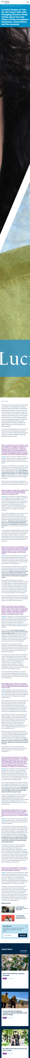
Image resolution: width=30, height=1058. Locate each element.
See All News (23, 950)
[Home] (5, 2)
